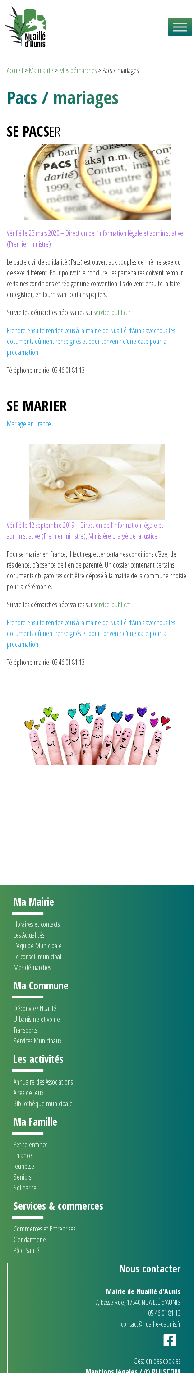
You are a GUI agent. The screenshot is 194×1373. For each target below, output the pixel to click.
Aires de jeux (28, 1093)
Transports (25, 1030)
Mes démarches (78, 70)
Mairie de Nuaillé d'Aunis (143, 1291)
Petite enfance (31, 1144)
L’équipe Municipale (38, 946)
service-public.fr (112, 312)
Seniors (22, 1177)
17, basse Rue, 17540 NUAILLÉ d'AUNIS (136, 1302)
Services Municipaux (37, 1041)
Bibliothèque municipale (43, 1103)
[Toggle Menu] (180, 27)
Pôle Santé (26, 1250)
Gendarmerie (30, 1240)
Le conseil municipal (37, 956)
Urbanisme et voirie (37, 1019)
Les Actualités (29, 935)
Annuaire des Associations (43, 1082)
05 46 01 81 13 (164, 1313)
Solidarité (25, 1188)
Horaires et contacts (37, 924)
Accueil (15, 70)
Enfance (23, 1155)
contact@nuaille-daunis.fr (150, 1324)
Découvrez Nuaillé (35, 1008)
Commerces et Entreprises (44, 1229)
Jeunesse (24, 1166)
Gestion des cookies (157, 1361)
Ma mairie (41, 70)
